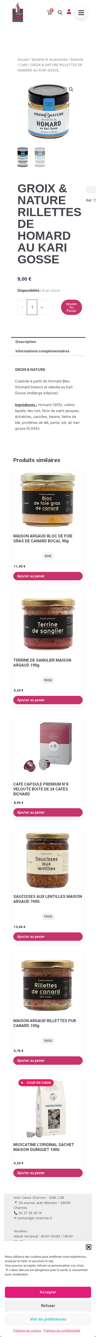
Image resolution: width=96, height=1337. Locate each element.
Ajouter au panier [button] (31, 576)
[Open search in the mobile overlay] (60, 12)
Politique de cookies (27, 1330)
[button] (88, 1247)
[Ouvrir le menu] (81, 12)
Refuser (48, 1305)
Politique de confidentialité (62, 1330)
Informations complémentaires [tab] (42, 351)
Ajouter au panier (71, 307)
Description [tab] (26, 342)
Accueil (23, 59)
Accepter (48, 1292)
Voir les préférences (48, 1319)
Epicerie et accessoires (50, 59)
